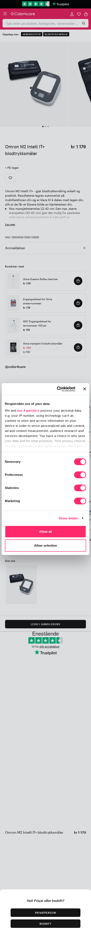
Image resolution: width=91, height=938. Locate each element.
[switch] (80, 475)
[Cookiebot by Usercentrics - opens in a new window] (57, 389)
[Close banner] (84, 388)
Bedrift (46, 923)
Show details (68, 518)
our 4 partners (28, 410)
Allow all (45, 531)
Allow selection (45, 545)
